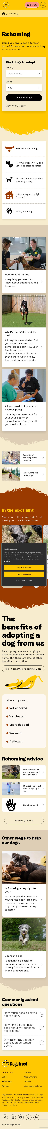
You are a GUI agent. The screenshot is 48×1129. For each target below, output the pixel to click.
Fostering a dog (24, 884)
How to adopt (24, 265)
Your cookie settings (33, 1086)
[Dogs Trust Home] (6, 5)
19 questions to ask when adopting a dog (24, 788)
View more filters (16, 105)
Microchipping (24, 400)
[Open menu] (43, 5)
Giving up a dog (24, 805)
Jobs (4, 1077)
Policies (27, 1081)
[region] (24, 564)
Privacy (5, 1086)
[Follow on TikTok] (29, 1117)
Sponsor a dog (24, 948)
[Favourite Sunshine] (39, 528)
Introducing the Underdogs (24, 474)
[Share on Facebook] (5, 1117)
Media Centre (30, 1077)
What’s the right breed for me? (24, 331)
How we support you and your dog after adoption (24, 772)
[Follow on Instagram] (13, 1117)
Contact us (7, 1072)
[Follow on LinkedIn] (36, 1117)
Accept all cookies (24, 574)
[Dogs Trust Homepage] (3, 13)
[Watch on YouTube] (21, 1117)
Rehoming (7, 1081)
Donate (27, 1072)
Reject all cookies (24, 568)
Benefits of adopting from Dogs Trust (24, 457)
